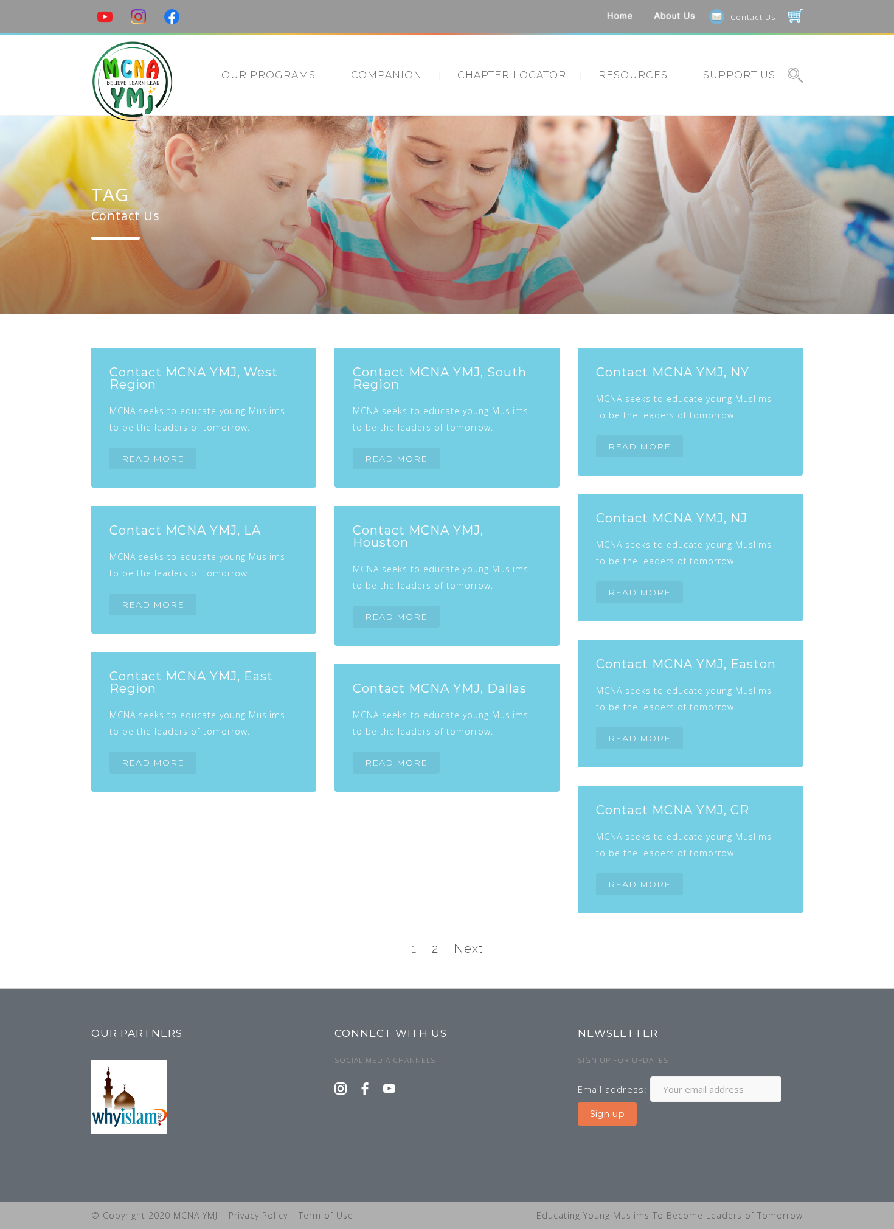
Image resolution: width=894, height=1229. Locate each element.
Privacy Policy (260, 1215)
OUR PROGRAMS (268, 75)
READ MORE (153, 458)
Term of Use (326, 1215)
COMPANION (386, 75)
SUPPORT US (739, 75)
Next (468, 948)
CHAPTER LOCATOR (511, 75)
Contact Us (752, 17)
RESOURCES (633, 75)
